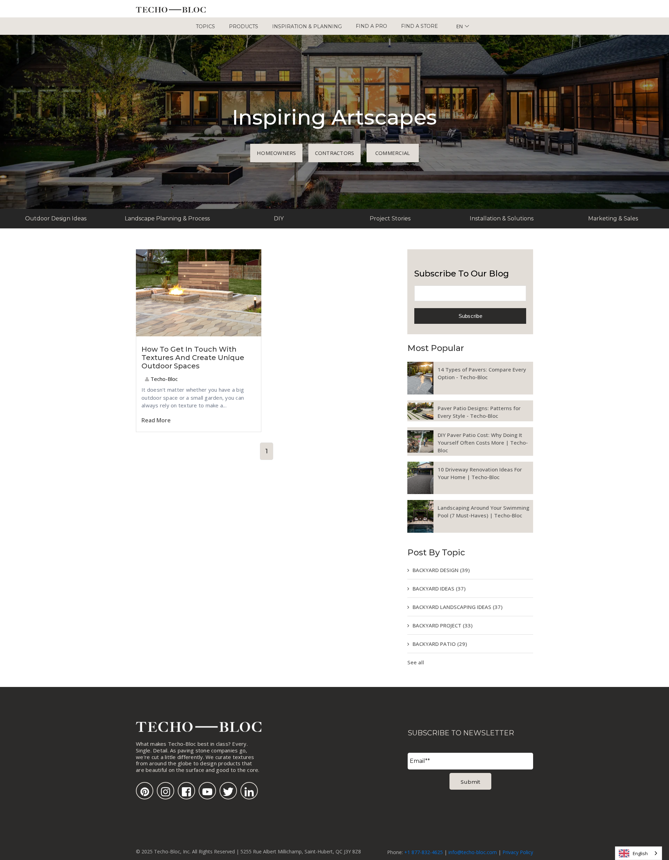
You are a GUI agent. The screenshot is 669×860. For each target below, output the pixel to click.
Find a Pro (371, 26)
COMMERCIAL (392, 152)
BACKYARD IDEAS (439, 588)
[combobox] (638, 853)
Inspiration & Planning (307, 26)
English (640, 853)
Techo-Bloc (163, 378)
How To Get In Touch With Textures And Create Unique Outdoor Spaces (192, 357)
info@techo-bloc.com (472, 852)
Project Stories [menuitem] (390, 218)
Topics (205, 26)
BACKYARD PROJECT (442, 625)
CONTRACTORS (334, 152)
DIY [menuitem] (279, 218)
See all (415, 662)
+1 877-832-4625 (423, 852)
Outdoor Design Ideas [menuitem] (55, 218)
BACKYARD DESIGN (441, 569)
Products (243, 26)
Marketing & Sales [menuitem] (613, 218)
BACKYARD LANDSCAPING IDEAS (457, 606)
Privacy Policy (517, 852)
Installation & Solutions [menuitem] (501, 218)
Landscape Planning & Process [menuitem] (167, 218)
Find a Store (419, 26)
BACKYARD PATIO (440, 643)
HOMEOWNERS (276, 152)
